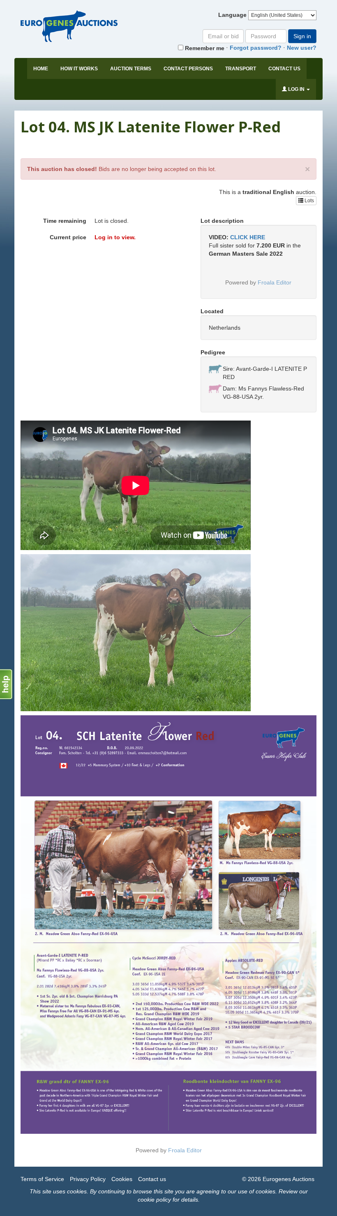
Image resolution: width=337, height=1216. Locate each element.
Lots (308, 200)
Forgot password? (256, 47)
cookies (77, 1191)
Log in (296, 89)
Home (40, 69)
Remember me (203, 48)
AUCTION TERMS (130, 69)
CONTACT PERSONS (188, 69)
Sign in (302, 36)
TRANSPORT (240, 69)
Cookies (121, 1179)
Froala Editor (274, 282)
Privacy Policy (88, 1179)
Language (232, 15)
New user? (301, 47)
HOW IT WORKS (79, 69)
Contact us (284, 69)
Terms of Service (42, 1179)
